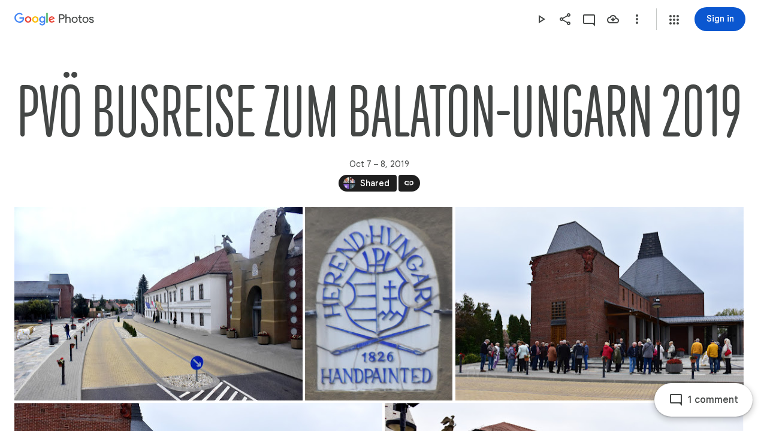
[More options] (637, 19)
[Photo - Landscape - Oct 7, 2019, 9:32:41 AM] (158, 303)
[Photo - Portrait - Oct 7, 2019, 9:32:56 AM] (378, 303)
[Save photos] (613, 19)
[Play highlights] (541, 19)
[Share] (565, 19)
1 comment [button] (713, 400)
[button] (674, 20)
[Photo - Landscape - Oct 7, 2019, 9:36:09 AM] (599, 303)
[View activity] (589, 19)
